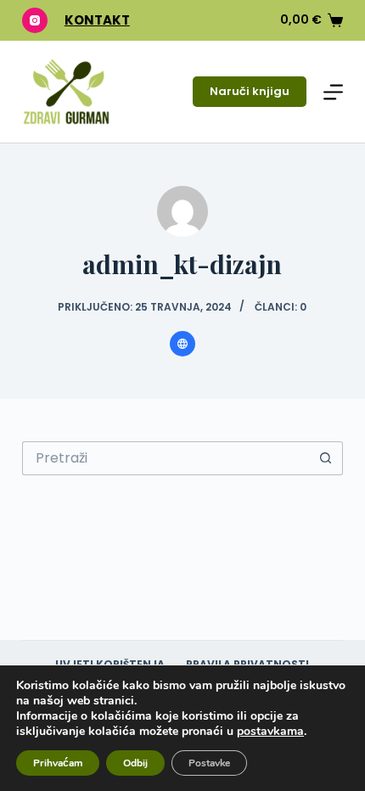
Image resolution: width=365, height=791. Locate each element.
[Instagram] (35, 20)
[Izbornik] (333, 92)
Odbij (135, 763)
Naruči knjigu (249, 91)
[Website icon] (182, 343)
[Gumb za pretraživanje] (326, 458)
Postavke (209, 763)
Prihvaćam (57, 763)
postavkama (270, 731)
